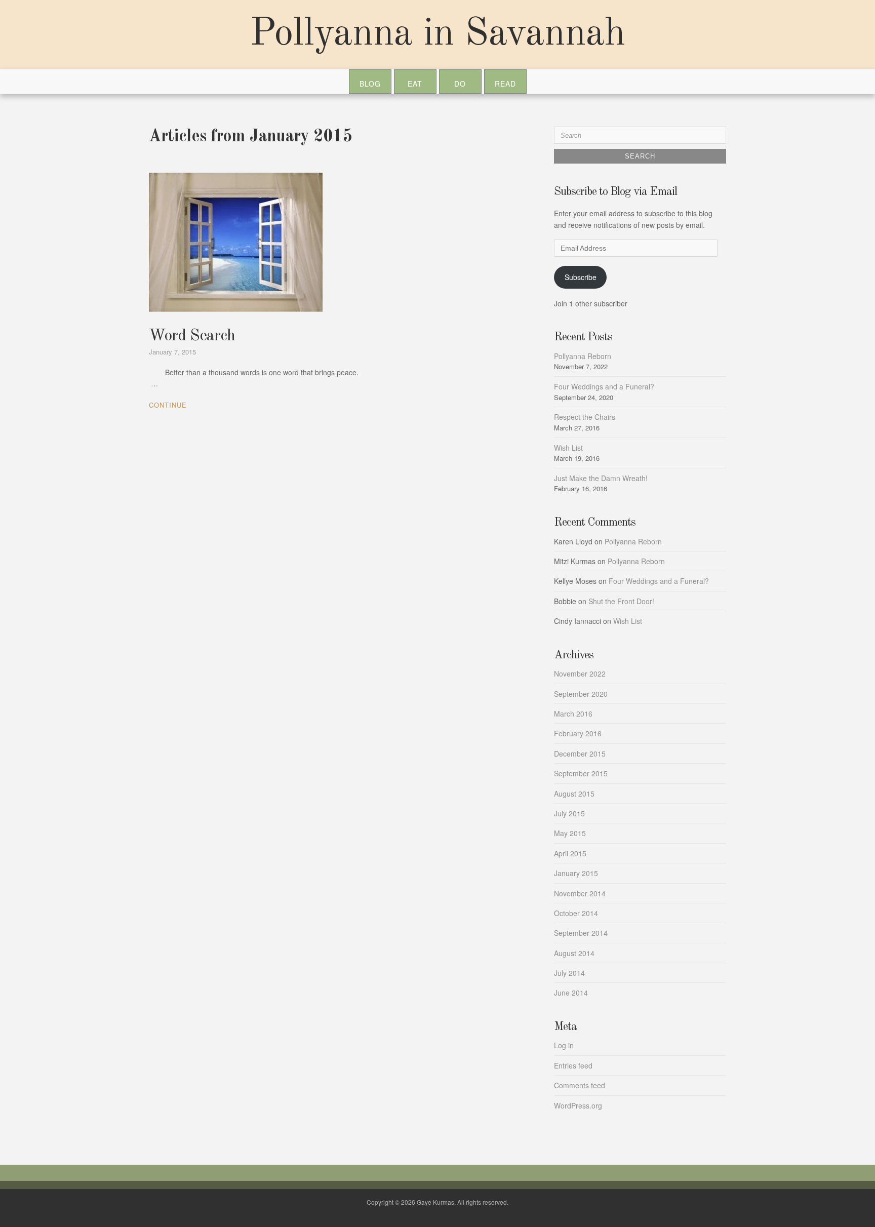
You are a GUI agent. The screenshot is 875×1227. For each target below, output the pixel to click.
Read (505, 83)
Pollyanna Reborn (582, 356)
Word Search (192, 336)
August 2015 (574, 793)
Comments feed (579, 1085)
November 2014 (580, 893)
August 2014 (574, 953)
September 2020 (581, 694)
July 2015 (569, 813)
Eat (415, 83)
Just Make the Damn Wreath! (601, 478)
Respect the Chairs (584, 417)
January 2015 (576, 873)
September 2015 (581, 773)
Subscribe (580, 277)
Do (460, 83)
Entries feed (573, 1065)
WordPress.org (578, 1105)
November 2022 (580, 673)
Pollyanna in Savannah (437, 34)
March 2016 (573, 713)
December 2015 (580, 753)
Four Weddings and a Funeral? (604, 386)
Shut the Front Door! (621, 601)
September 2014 (581, 933)
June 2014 (571, 992)
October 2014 (576, 913)
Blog (370, 83)
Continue (168, 405)
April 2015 (570, 853)
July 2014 (569, 973)
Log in (564, 1045)
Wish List (568, 448)
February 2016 (578, 733)
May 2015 (570, 833)
